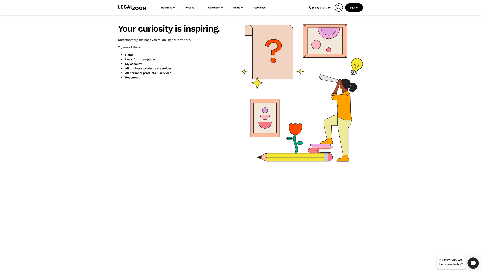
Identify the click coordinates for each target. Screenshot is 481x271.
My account (133, 64)
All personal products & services (148, 73)
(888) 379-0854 (322, 7)
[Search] (339, 7)
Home (129, 55)
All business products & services (148, 68)
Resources (132, 77)
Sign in (354, 7)
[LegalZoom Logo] (132, 7)
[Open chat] (473, 263)
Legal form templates (140, 59)
